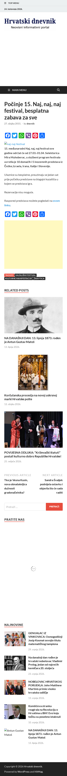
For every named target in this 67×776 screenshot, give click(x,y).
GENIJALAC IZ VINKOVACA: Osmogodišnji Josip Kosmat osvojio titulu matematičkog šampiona (45, 638)
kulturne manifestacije (18, 278)
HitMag (39, 771)
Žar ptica (39, 278)
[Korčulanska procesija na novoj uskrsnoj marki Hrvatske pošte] (33, 373)
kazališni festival (25, 275)
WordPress (24, 771)
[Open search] (58, 90)
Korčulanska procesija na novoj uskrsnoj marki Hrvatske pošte (30, 397)
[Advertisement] (33, 61)
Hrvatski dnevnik (33, 766)
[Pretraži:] (33, 507)
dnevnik (31, 123)
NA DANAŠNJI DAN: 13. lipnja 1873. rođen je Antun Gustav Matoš (32, 340)
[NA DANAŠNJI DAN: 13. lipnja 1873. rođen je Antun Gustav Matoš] (33, 316)
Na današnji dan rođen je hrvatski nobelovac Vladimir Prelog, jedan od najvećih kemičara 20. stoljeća (45, 663)
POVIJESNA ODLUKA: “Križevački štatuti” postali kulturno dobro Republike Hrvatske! (32, 454)
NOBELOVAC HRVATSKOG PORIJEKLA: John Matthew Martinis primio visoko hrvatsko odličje (45, 687)
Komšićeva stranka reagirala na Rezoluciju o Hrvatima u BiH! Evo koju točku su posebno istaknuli (44, 711)
